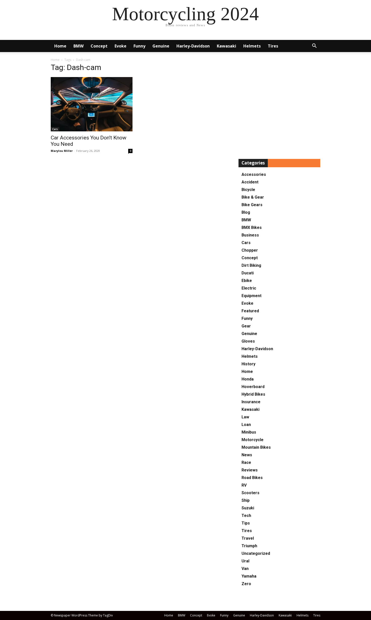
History (248, 364)
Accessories (254, 174)
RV (244, 485)
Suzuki (248, 508)
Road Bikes (252, 477)
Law (245, 417)
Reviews (250, 470)
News (247, 454)
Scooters (250, 492)
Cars (55, 129)
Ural (245, 561)
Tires (273, 46)
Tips (246, 523)
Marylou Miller (62, 151)
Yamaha (249, 576)
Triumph (249, 545)
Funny (139, 46)
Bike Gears (252, 204)
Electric (249, 288)
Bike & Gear (253, 197)
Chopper (250, 250)
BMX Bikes (252, 227)
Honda (248, 379)
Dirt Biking (251, 265)
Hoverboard (253, 386)
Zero (246, 583)
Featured (250, 310)
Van (245, 568)
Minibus (249, 432)
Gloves (248, 341)
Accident (250, 182)
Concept (99, 46)
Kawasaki (226, 46)
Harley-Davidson (193, 46)
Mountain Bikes (256, 447)
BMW (78, 46)
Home (60, 46)
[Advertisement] (279, 107)
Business (250, 235)
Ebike (247, 280)
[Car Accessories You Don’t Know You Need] (91, 104)
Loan (246, 424)
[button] (314, 46)
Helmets (252, 46)
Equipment (251, 295)
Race (246, 462)
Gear (246, 326)
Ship (246, 500)
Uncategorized (256, 553)
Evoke (120, 46)
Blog (246, 212)
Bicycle (248, 189)
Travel (248, 538)
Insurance (251, 401)
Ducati (248, 273)
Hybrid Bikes (253, 394)
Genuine (160, 46)
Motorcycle (252, 439)
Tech (246, 515)
